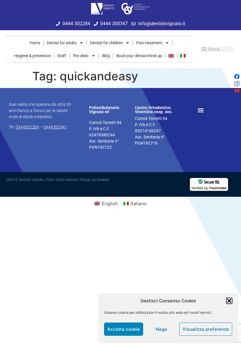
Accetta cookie (123, 329)
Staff (61, 55)
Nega (161, 329)
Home (35, 42)
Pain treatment (149, 42)
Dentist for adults (62, 42)
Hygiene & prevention (32, 55)
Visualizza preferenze (206, 329)
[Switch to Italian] (182, 55)
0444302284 (27, 127)
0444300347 (55, 127)
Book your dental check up (139, 55)
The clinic (80, 55)
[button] (229, 301)
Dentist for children (106, 42)
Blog (106, 55)
